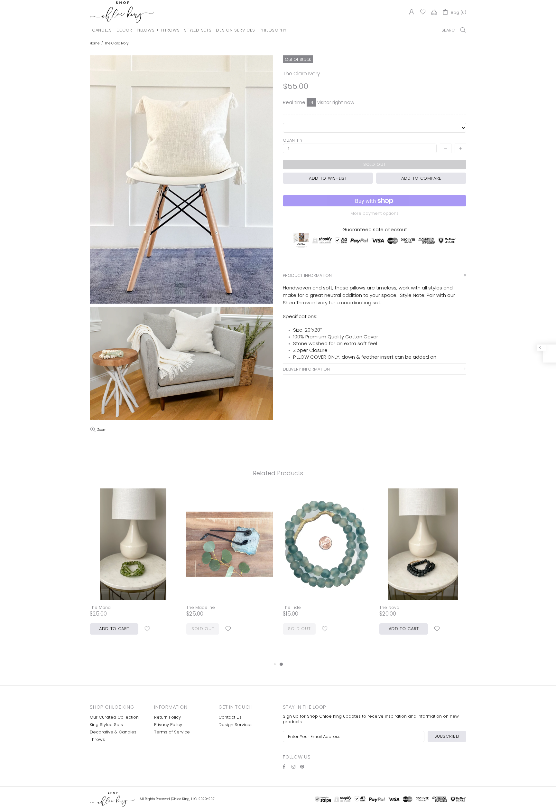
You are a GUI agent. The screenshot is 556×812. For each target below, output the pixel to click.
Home (94, 43)
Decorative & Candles (113, 732)
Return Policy (167, 717)
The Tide (292, 607)
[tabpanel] (326, 567)
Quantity (292, 140)
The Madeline (200, 607)
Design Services (235, 725)
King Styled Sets (106, 725)
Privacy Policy (168, 725)
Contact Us (230, 717)
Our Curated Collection (114, 717)
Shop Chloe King (122, 12)
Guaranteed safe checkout (374, 229)
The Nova (389, 607)
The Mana (100, 607)
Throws (97, 739)
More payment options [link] (374, 213)
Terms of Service (172, 732)
